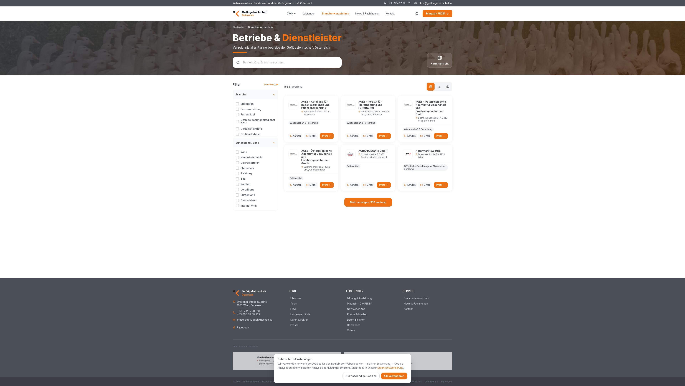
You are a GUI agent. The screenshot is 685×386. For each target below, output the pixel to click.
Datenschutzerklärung (390, 367)
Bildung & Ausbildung (359, 298)
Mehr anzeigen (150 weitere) (368, 202)
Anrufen (297, 136)
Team (293, 303)
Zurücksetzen (271, 84)
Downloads (353, 324)
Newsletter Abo (355, 308)
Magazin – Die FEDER (359, 303)
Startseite (238, 27)
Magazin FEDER (435, 13)
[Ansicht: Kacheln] (431, 87)
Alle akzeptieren (394, 375)
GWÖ (289, 13)
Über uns (295, 298)
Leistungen (309, 13)
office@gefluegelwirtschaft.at (435, 3)
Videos (351, 330)
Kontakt (390, 13)
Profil (325, 136)
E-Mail (312, 136)
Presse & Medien (356, 314)
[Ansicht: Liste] (439, 87)
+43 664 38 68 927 (248, 314)
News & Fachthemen (367, 13)
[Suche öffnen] (416, 13)
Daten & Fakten (298, 319)
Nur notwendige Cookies (361, 375)
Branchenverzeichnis (335, 13)
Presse (294, 324)
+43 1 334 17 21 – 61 (398, 3)
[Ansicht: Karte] (448, 87)
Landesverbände (300, 314)
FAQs (292, 308)
